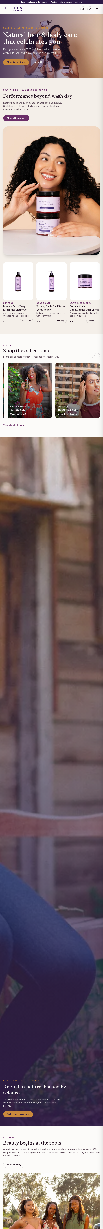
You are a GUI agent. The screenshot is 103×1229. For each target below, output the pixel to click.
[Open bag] (90, 9)
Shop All (38, 62)
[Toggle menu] (97, 9)
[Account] (83, 9)
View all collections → (13, 425)
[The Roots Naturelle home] (12, 9)
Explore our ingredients (18, 1114)
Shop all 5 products (16, 118)
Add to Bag (26, 321)
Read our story (14, 1164)
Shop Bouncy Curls (16, 62)
